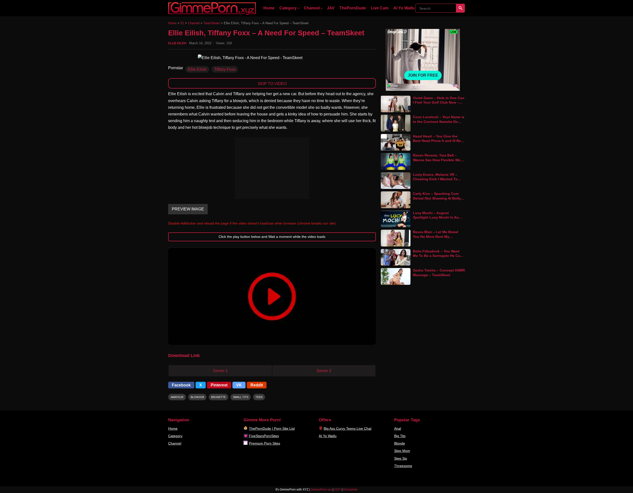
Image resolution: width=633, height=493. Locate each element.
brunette (218, 397)
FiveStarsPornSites (264, 436)
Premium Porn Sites (264, 443)
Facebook (181, 385)
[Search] (460, 8)
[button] (272, 296)
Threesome (403, 466)
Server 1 (220, 371)
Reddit (256, 385)
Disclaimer (350, 489)
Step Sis (400, 458)
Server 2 (323, 371)
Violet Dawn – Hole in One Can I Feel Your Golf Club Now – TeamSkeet (438, 102)
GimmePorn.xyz (321, 489)
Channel (312, 8)
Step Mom (402, 451)
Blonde (399, 443)
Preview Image (188, 209)
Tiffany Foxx (224, 69)
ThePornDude (352, 8)
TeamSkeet (211, 23)
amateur (177, 397)
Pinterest (219, 385)
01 (182, 23)
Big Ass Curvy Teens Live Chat (347, 428)
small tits (240, 397)
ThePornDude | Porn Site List (272, 428)
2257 (337, 489)
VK (239, 385)
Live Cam (379, 8)
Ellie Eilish (177, 43)
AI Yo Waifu (404, 8)
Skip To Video (272, 84)
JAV (331, 8)
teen (259, 397)
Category (288, 8)
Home (268, 8)
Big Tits (400, 436)
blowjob (197, 397)
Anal (397, 428)
